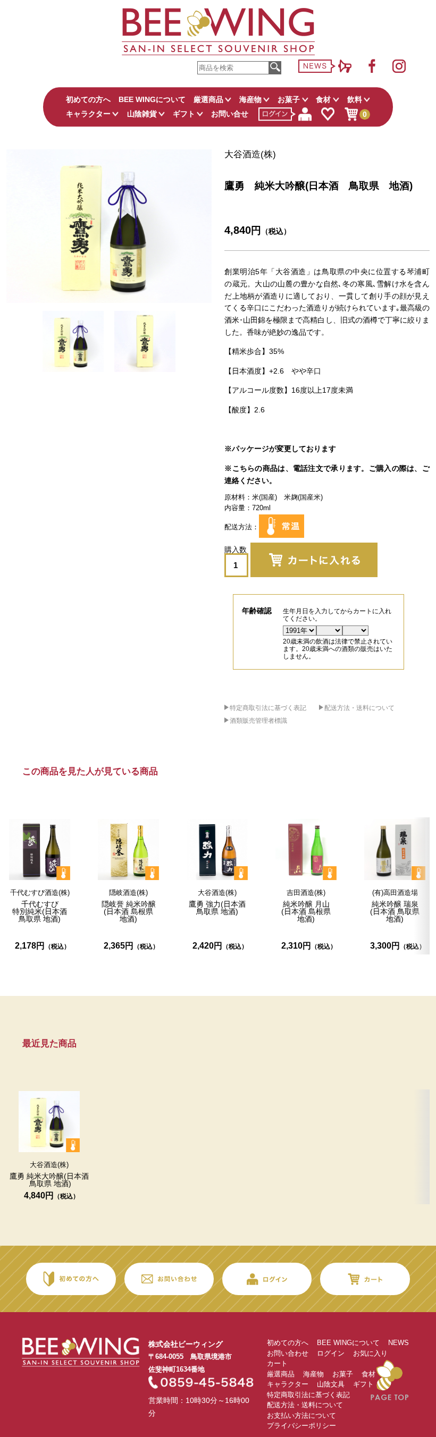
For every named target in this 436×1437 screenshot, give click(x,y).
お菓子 (289, 99)
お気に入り (370, 1353)
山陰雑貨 (142, 113)
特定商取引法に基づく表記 (268, 708)
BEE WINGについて (152, 99)
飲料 (354, 99)
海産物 (250, 99)
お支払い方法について (301, 1415)
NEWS (398, 1343)
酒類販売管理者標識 (258, 720)
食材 (323, 99)
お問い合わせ (287, 1353)
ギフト (184, 113)
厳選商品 (208, 99)
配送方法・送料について (359, 708)
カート (277, 1363)
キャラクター (88, 113)
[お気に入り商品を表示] (327, 114)
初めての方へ (88, 99)
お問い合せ (229, 113)
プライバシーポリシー (301, 1426)
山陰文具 (331, 1384)
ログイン (331, 1353)
